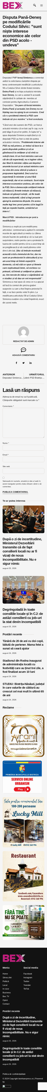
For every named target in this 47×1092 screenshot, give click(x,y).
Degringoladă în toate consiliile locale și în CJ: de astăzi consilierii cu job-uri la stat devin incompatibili (23, 616)
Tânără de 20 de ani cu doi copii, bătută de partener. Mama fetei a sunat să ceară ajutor (23, 644)
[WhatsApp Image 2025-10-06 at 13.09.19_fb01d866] (23, 847)
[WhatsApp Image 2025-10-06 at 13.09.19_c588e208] (23, 901)
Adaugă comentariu (23, 355)
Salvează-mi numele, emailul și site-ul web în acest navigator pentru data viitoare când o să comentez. (22, 484)
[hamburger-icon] (41, 5)
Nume (6, 443)
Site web (6, 466)
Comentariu (8, 406)
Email (5, 455)
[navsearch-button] (34, 5)
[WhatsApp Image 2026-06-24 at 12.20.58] (23, 939)
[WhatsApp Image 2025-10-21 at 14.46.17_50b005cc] (23, 756)
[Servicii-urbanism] (22, 793)
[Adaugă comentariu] (23, 349)
